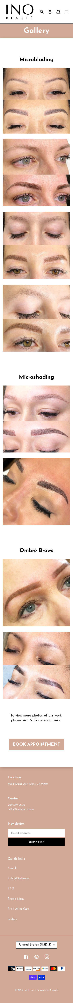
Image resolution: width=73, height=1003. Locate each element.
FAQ (11, 888)
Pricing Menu (16, 899)
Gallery (12, 919)
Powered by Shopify (47, 990)
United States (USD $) (35, 944)
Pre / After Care (18, 909)
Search (12, 868)
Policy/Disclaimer (18, 878)
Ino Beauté (30, 990)
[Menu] (66, 12)
